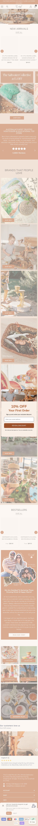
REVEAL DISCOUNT (19, 425)
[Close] (34, 391)
